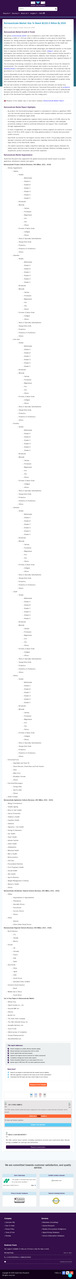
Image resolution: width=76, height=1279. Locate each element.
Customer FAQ (10, 1222)
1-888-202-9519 (25, 1257)
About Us (24, 13)
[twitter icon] (67, 1273)
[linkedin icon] (71, 1273)
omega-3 (50, 51)
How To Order (10, 1226)
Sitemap (8, 1236)
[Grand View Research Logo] (38, 3)
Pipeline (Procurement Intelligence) (54, 1229)
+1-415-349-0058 (12, 1257)
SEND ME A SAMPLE (38, 1116)
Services (15, 13)
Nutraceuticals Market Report (54, 101)
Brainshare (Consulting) (50, 1222)
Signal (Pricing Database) (51, 1232)
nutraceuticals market (19, 36)
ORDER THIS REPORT (38, 1125)
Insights (33, 13)
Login (41, 13)
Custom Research (48, 1226)
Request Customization (38, 1147)
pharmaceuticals (9, 69)
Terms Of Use (10, 1232)
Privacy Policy (9, 1229)
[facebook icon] (63, 1273)
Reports (6, 13)
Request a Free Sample (38, 1084)
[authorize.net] (56, 1204)
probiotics (66, 87)
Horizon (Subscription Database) (53, 1236)
